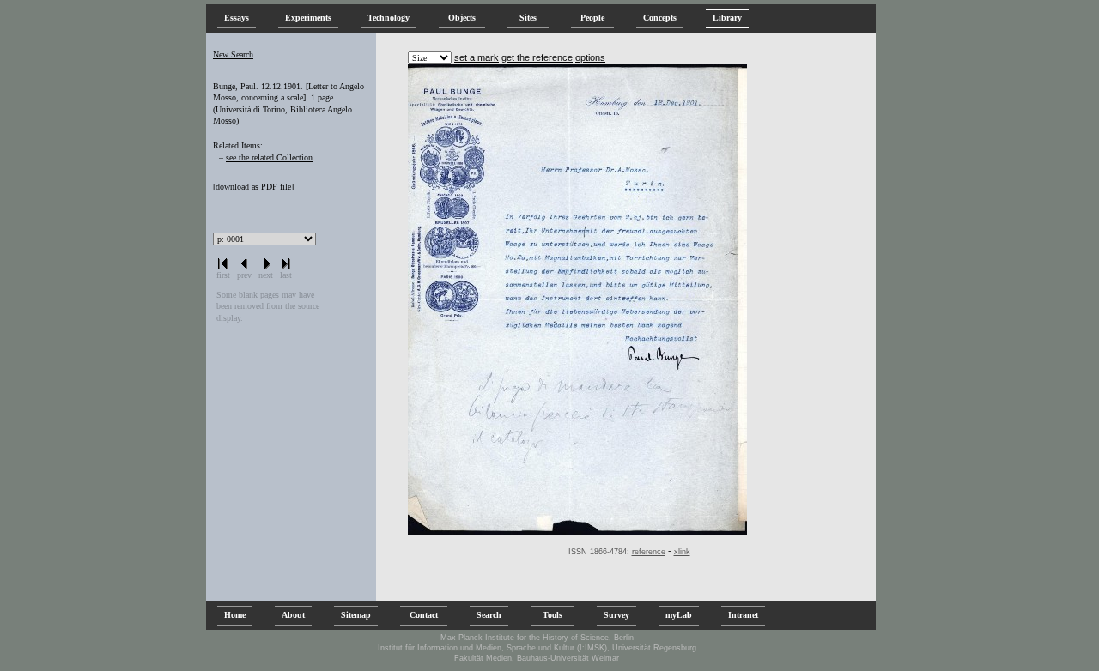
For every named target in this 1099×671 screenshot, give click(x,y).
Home (235, 615)
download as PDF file (253, 186)
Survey (616, 615)
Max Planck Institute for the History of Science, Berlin (537, 637)
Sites (528, 17)
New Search (233, 54)
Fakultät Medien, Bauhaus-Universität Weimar (536, 658)
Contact (423, 615)
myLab (678, 615)
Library (727, 17)
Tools (552, 615)
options (590, 57)
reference (648, 551)
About (293, 615)
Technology (388, 17)
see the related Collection (269, 157)
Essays (236, 17)
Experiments (308, 17)
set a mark (476, 57)
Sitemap (356, 615)
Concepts (660, 17)
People (592, 17)
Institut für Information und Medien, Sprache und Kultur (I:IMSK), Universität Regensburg (537, 648)
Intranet (743, 615)
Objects (462, 17)
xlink (682, 551)
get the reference (537, 57)
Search (489, 615)
